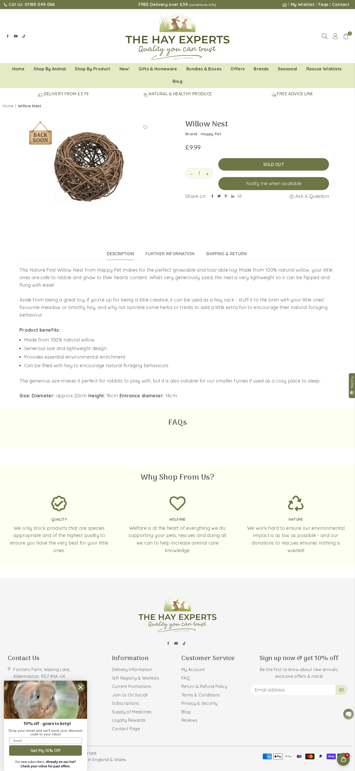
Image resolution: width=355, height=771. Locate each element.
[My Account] (335, 36)
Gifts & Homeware (158, 68)
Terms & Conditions (200, 695)
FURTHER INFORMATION (170, 253)
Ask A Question (311, 196)
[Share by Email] (239, 196)
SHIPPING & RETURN (226, 253)
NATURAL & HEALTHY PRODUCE (180, 93)
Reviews (189, 720)
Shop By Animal (50, 68)
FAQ (185, 678)
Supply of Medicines (132, 711)
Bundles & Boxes (203, 68)
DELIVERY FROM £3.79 (65, 93)
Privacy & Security (199, 703)
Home (18, 68)
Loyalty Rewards (129, 720)
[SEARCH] (324, 36)
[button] (346, 36)
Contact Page (126, 728)
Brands (261, 68)
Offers (238, 68)
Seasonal (287, 68)
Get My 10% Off (45, 750)
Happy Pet (211, 133)
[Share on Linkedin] (232, 196)
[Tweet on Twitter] (219, 196)
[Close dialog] (80, 687)
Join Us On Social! (130, 695)
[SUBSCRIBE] (341, 690)
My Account (193, 669)
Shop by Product (92, 68)
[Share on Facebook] (212, 196)
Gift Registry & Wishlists (135, 678)
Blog (177, 81)
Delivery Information (132, 669)
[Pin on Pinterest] (226, 196)
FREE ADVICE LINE (294, 93)
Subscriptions (125, 703)
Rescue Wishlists (324, 68)
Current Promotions (131, 686)
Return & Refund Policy (204, 686)
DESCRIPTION (120, 253)
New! (124, 68)
